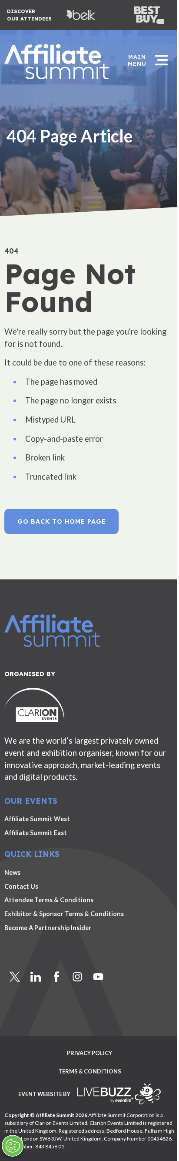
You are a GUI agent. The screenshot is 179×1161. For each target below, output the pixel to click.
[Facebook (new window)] (56, 976)
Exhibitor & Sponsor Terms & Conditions (64, 913)
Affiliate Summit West (37, 819)
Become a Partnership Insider (47, 927)
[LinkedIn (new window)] (35, 976)
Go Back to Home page (61, 521)
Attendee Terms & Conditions (48, 900)
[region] (89, 109)
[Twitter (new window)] (14, 976)
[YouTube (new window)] (98, 976)
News (12, 872)
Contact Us (21, 886)
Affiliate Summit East (35, 832)
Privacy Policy (89, 1053)
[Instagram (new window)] (77, 976)
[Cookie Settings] (12, 1146)
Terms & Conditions (89, 1071)
